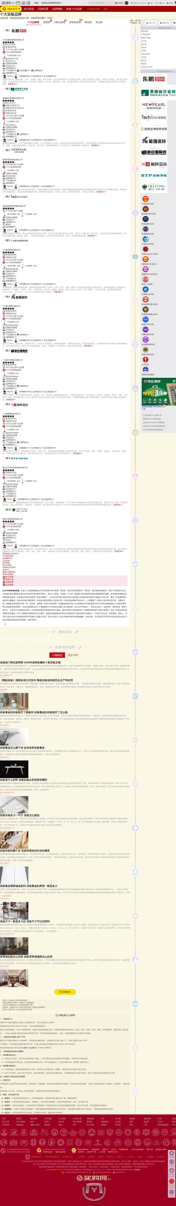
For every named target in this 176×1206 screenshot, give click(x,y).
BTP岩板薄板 (12, 464)
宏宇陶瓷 (6, 563)
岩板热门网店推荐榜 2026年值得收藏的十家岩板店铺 (30, 662)
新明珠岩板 (10, 156)
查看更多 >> (65, 587)
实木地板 (48, 1119)
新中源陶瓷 (10, 357)
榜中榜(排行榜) (68, 1157)
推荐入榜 (149, 1149)
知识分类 (143, 3)
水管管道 (5, 1125)
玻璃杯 (104, 1125)
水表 (159, 1119)
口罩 (145, 1125)
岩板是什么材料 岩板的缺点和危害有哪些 (23, 779)
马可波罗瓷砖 (8, 556)
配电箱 (89, 1122)
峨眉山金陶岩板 (9, 572)
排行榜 (113, 1149)
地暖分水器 (34, 1125)
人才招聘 (102, 1152)
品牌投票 (43, 8)
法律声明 (81, 1152)
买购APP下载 (91, 1152)
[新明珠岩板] (154, 106)
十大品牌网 (81, 1157)
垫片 (74, 1125)
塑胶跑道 (90, 1119)
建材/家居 (10, 17)
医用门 (47, 1122)
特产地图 (160, 1157)
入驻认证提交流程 (137, 1149)
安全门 (160, 1122)
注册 (156, 3)
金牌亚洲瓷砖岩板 (15, 246)
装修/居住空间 (9, 792)
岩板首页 (12, 8)
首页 (4, 17)
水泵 (4, 1119)
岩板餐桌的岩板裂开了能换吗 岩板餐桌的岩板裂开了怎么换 (34, 712)
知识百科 (110, 1157)
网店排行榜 (8, 675)
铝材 (131, 1122)
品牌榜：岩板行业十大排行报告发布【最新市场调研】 (24, 1007)
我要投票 (9, 582)
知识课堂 (29, 8)
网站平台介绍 (113, 1152)
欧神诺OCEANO (9, 567)
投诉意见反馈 (47, 1152)
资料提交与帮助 (161, 1149)
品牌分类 (136, 3)
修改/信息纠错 (60, 1152)
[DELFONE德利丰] (154, 187)
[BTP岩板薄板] (154, 175)
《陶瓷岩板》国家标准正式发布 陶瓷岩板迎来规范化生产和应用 (36, 680)
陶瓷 (5, 690)
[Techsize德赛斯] (154, 117)
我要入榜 (9, 579)
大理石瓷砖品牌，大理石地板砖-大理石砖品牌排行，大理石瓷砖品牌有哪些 (30, 641)
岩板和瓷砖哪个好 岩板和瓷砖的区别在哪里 (25, 850)
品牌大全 (105, 1149)
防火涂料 (90, 1125)
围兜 (60, 1125)
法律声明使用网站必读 (103, 1172)
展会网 (101, 1157)
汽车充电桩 (20, 1122)
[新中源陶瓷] (154, 152)
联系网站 (138, 1170)
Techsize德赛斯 (14, 203)
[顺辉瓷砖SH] (154, 164)
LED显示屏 (77, 1119)
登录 (151, 3)
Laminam (6, 561)
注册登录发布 (123, 1149)
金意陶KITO (7, 558)
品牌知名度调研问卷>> (51, 3)
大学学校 (130, 1157)
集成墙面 (33, 1119)
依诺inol (6, 570)
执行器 (61, 1122)
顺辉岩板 (9, 410)
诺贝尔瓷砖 (7, 565)
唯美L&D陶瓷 (8, 574)
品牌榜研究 (95, 1149)
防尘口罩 (5, 1122)
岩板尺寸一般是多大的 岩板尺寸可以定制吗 (25, 921)
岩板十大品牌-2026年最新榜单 (15, 1000)
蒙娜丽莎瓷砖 (12, 95)
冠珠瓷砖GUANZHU (11, 554)
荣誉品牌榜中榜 (83, 1149)
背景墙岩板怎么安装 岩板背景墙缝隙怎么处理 (26, 956)
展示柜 (118, 1125)
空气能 (118, 1119)
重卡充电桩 (77, 1122)
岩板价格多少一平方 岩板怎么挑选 (19, 815)
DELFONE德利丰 (15, 516)
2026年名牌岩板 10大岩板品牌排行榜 (18, 1005)
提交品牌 (9, 577)
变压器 (19, 1119)
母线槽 (132, 1119)
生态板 (118, 1122)
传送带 (146, 1122)
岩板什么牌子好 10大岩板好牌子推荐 (17, 1010)
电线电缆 (104, 1122)
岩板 (24, 17)
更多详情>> (32, 620)
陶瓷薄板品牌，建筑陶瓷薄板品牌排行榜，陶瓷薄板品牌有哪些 (25, 638)
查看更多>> (12, 84)
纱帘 (32, 1122)
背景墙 (6, 966)
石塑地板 (19, 1125)
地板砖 (6, 863)
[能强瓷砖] (154, 140)
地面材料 (18, 17)
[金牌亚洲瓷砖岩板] (154, 129)
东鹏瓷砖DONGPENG (18, 36)
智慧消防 (147, 1119)
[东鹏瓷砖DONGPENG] (154, 79)
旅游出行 (120, 1157)
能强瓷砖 (9, 303)
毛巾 (103, 1119)
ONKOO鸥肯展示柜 (52, 1157)
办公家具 (62, 1119)
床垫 (131, 1125)
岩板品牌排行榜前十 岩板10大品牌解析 (18, 1003)
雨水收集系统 (163, 1125)
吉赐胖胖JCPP (36, 1157)
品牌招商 (92, 1157)
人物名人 (140, 1157)
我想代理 (95, 9)
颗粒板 (47, 1125)
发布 (163, 3)
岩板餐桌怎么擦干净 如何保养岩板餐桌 (22, 747)
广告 (143, 409)
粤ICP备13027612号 (84, 1172)
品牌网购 (57, 8)
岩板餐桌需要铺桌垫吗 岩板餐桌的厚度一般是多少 (28, 886)
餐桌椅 (6, 725)
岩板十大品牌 (74, 8)
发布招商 (9, 585)
